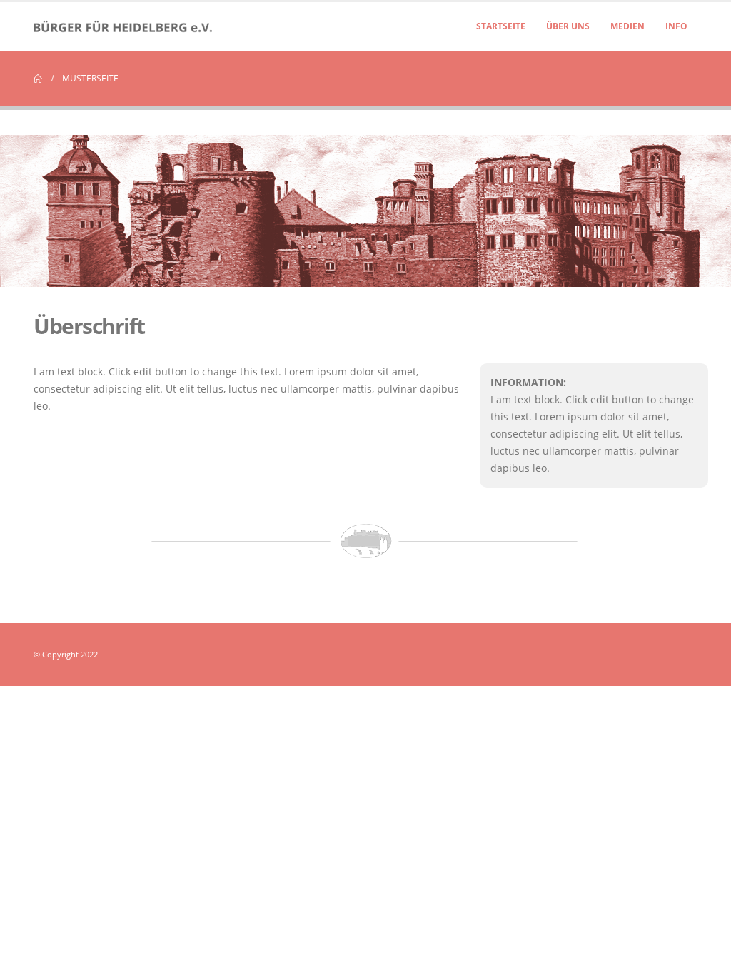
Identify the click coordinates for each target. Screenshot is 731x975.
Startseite (500, 26)
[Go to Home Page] (38, 78)
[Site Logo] (123, 26)
